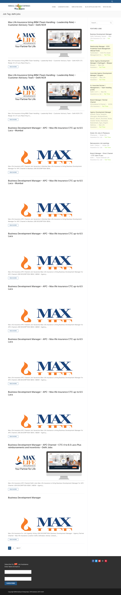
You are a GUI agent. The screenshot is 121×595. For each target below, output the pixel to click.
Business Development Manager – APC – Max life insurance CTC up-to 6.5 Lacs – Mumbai (45, 129)
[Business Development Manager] (46, 515)
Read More (13, 66)
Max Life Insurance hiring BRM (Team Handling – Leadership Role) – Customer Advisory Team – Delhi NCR (42, 23)
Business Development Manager (24, 497)
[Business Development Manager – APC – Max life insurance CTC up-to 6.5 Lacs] (46, 254)
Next (18, 548)
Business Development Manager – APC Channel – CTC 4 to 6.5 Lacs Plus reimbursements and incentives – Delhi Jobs (44, 446)
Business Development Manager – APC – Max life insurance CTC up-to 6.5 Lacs (45, 234)
